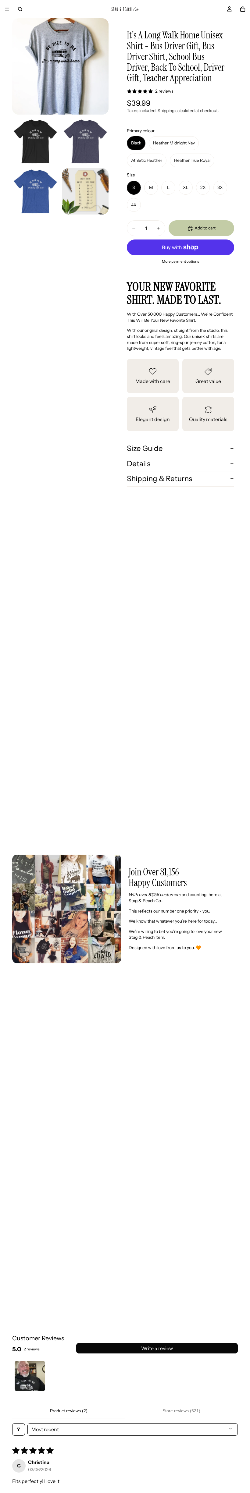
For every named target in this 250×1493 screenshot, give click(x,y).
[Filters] (18, 1429)
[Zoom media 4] (35, 191)
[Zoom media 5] (85, 191)
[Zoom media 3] (85, 141)
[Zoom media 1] (60, 66)
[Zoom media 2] (35, 141)
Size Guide (145, 448)
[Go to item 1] (30, 1376)
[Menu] (7, 9)
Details (138, 463)
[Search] (20, 9)
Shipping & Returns (159, 478)
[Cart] (242, 9)
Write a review (157, 1348)
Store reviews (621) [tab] (181, 1410)
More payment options (180, 261)
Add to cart (205, 228)
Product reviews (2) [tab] (69, 1410)
